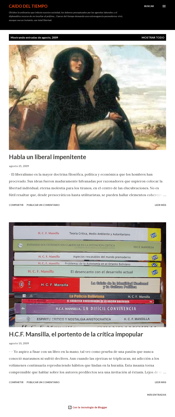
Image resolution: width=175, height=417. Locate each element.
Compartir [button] (16, 204)
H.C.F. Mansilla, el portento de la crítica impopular (76, 334)
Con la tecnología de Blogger (89, 407)
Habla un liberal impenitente (47, 157)
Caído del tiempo (28, 6)
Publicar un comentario (43, 204)
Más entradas (156, 394)
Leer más (160, 204)
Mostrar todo (153, 37)
